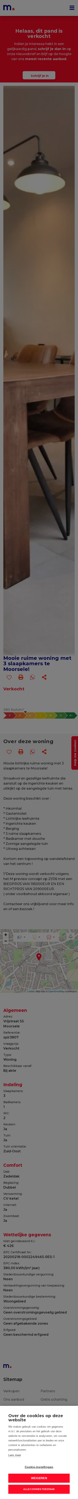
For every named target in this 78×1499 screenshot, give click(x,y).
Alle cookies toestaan (38, 1489)
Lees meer (14, 1455)
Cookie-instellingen (39, 1467)
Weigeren (39, 1478)
